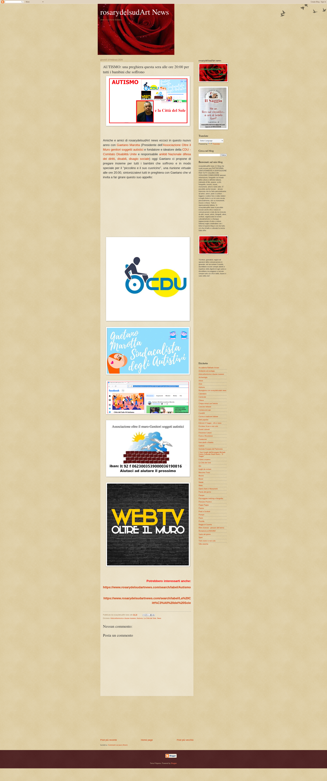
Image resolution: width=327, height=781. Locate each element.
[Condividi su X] (148, 615)
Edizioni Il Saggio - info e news (210, 423)
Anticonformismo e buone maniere (123, 618)
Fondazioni (203, 439)
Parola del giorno (205, 492)
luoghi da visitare (205, 469)
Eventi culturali (204, 429)
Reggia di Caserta (205, 525)
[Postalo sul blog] (146, 615)
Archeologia (203, 377)
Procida (201, 521)
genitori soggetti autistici (127, 149)
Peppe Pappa (204, 505)
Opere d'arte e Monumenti (208, 489)
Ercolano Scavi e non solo (208, 426)
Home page (147, 740)
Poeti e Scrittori (204, 511)
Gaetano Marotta (128, 145)
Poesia (201, 508)
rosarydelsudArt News (134, 12)
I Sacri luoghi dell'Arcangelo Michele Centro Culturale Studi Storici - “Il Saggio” (212, 454)
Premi (201, 518)
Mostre (201, 476)
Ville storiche (203, 544)
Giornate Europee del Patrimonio (211, 449)
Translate (216, 144)
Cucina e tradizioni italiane (208, 416)
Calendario (202, 394)
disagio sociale (139, 158)
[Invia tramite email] (144, 615)
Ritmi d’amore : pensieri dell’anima (211, 528)
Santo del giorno (205, 534)
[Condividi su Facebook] (151, 615)
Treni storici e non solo (207, 541)
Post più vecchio (185, 740)
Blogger (174, 763)
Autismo (140, 618)
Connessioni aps (205, 410)
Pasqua (201, 495)
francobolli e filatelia (206, 442)
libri (200, 466)
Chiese (201, 400)
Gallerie (201, 446)
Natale (201, 482)
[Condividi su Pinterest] (153, 615)
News (159, 618)
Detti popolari (203, 420)
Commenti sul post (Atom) (117, 745)
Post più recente (108, 740)
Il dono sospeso (204, 459)
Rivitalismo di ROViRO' (207, 531)
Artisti (201, 381)
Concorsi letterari (205, 407)
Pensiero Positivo (205, 502)
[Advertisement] (147, 717)
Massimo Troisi (204, 472)
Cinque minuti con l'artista (208, 403)
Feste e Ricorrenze (206, 436)
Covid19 (202, 413)
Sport (201, 537)
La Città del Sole (150, 618)
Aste (200, 384)
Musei (201, 479)
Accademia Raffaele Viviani (209, 368)
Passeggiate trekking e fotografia (211, 498)
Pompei (201, 515)
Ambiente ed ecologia (207, 371)
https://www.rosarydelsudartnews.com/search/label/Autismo (147, 587)
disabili (121, 158)
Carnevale (202, 397)
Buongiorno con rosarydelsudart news (212, 390)
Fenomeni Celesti (205, 433)
